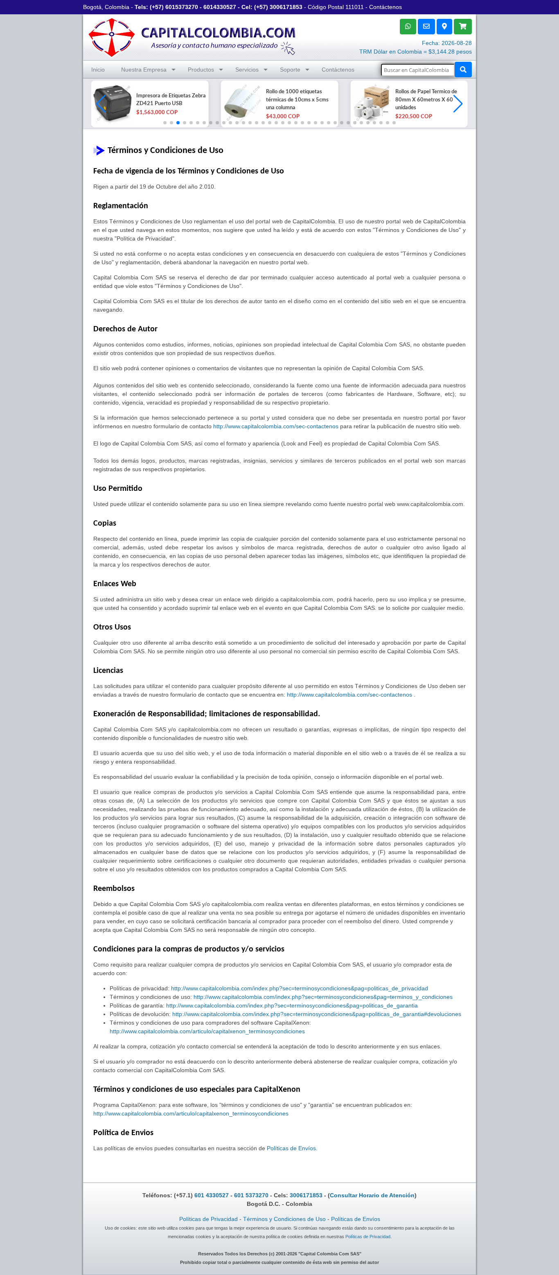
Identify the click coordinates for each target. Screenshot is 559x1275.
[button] (458, 104)
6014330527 (219, 7)
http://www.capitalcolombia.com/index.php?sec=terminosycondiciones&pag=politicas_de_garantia (292, 1005)
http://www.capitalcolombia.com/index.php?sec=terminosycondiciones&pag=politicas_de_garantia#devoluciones (316, 1014)
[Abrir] (111, 103)
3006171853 (286, 7)
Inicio (98, 69)
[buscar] (463, 69)
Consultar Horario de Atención (372, 1195)
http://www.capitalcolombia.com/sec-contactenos (275, 426)
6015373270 (181, 7)
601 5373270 (251, 1195)
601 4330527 (211, 1195)
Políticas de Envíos (291, 1148)
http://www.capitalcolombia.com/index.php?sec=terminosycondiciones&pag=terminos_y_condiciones (323, 997)
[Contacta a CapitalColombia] (192, 36)
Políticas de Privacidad (208, 1219)
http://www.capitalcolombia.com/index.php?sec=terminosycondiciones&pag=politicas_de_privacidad (299, 988)
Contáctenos (385, 7)
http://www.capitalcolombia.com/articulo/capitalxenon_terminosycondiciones (207, 1031)
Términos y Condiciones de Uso (284, 1219)
